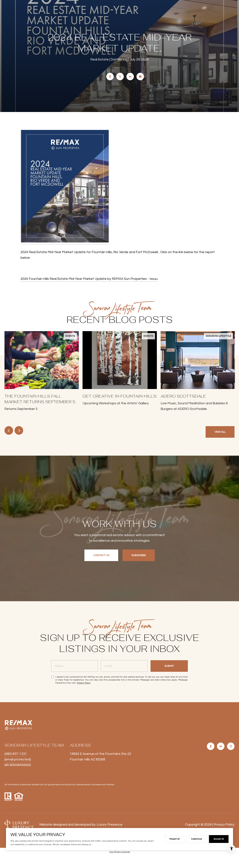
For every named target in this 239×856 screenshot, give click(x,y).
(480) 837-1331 (15, 754)
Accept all (219, 839)
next (19, 430)
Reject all (175, 839)
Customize (196, 839)
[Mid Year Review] (65, 187)
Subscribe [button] (138, 555)
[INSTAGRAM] (231, 746)
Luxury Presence (109, 824)
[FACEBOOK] (210, 746)
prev (8, 430)
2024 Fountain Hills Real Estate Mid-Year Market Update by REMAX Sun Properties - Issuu (89, 279)
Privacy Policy (84, 683)
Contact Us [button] (101, 555)
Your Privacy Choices (119, 852)
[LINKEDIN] (220, 746)
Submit (169, 666)
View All (220, 432)
